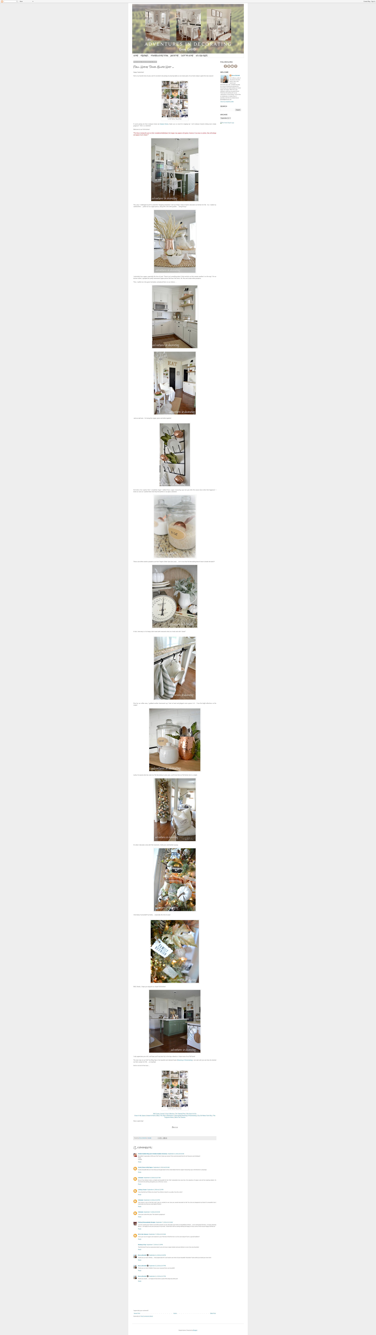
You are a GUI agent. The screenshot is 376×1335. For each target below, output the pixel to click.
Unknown (140, 1177)
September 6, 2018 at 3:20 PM (152, 1200)
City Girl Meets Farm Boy (204, 1115)
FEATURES (144, 55)
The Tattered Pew (180, 1113)
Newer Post (137, 1313)
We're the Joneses (143, 1234)
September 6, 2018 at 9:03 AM (161, 1167)
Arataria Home (164, 124)
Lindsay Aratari (142, 1189)
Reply (139, 1162)
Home (175, 1313)
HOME (135, 55)
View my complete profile (227, 101)
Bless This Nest (161, 1115)
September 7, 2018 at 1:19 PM (155, 1244)
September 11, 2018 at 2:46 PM (157, 1255)
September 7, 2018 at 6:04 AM (152, 1212)
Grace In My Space (140, 1115)
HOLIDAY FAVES (202, 55)
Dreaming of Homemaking (184, 1060)
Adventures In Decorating (174, 1115)
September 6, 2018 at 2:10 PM (155, 1189)
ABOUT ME (175, 55)
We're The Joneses (180, 1117)
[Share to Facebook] (164, 1138)
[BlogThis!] (161, 1138)
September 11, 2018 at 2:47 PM (157, 1265)
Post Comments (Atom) (147, 1316)
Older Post (213, 1313)
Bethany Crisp (142, 1244)
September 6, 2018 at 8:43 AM (176, 1153)
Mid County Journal (158, 1113)
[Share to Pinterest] (166, 1138)
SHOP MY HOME (187, 55)
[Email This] (159, 1138)
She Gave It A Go (191, 1113)
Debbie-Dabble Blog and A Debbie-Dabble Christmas (152, 1153)
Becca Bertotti (142, 1255)
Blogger (195, 1330)
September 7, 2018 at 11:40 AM (157, 1234)
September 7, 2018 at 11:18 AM (164, 1222)
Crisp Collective (169, 1113)
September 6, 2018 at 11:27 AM (152, 1177)
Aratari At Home (150, 1115)
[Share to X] (162, 1138)
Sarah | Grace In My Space (145, 1167)
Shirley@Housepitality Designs (146, 1222)
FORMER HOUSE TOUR (159, 55)
